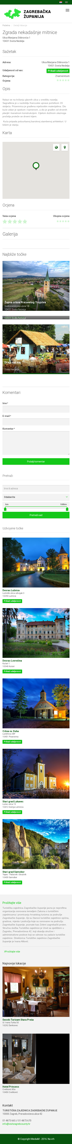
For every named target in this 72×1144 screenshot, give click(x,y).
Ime (5, 403)
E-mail (7, 416)
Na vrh (51, 1139)
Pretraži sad (36, 515)
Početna (6, 25)
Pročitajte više (12, 903)
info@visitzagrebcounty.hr (16, 1124)
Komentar (9, 428)
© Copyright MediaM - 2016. (32, 1139)
